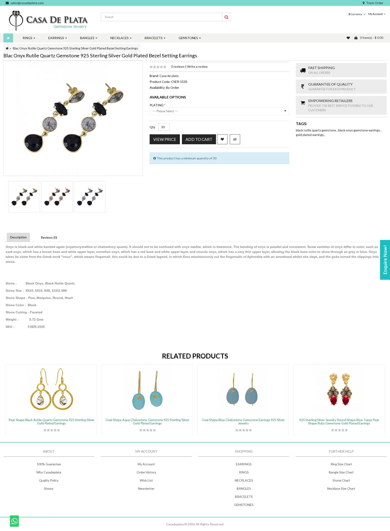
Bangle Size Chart (341, 472)
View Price (164, 139)
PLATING (157, 105)
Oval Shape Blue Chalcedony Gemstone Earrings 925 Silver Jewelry (243, 421)
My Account (146, 464)
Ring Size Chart (341, 464)
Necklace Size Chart (341, 488)
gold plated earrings (310, 135)
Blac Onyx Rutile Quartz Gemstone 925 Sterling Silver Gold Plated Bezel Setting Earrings (75, 48)
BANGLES (244, 488)
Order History (146, 472)
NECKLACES (244, 480)
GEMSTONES (243, 505)
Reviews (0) (49, 237)
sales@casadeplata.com (27, 3)
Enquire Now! (385, 260)
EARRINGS (244, 464)
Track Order (374, 3)
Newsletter (146, 488)
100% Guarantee (49, 464)
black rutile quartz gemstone (316, 130)
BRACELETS (244, 496)
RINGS (244, 472)
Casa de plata (169, 76)
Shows (48, 488)
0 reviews (178, 66)
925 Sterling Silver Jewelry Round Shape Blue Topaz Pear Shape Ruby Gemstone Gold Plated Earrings (339, 421)
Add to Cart (199, 139)
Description (18, 237)
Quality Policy (48, 480)
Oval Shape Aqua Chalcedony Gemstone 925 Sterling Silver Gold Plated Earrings (147, 421)
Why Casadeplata (48, 472)
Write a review (197, 66)
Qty (152, 127)
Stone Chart (341, 480)
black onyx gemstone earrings (359, 130)
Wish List (146, 480)
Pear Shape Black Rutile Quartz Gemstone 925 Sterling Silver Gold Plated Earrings (51, 421)
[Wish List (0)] (349, 38)
